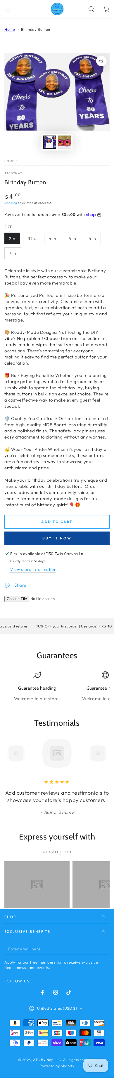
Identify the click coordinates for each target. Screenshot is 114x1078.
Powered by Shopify (57, 1066)
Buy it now (57, 538)
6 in (92, 238)
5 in (72, 238)
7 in (12, 253)
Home (9, 29)
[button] (91, 9)
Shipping (10, 203)
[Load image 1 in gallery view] (49, 142)
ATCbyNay (13, 173)
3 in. (32, 238)
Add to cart (56, 521)
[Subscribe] (106, 949)
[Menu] (7, 9)
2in (12, 238)
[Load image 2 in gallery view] (64, 142)
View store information (33, 569)
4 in (52, 238)
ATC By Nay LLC (47, 1059)
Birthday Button (35, 29)
